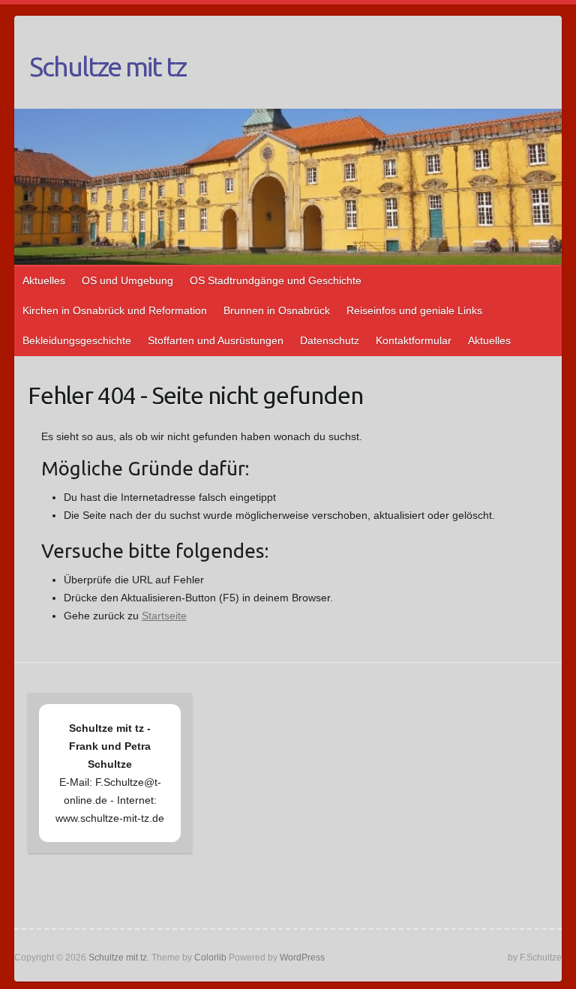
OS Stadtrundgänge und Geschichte (276, 280)
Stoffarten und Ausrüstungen (216, 340)
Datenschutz (329, 340)
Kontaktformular (414, 340)
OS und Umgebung (127, 280)
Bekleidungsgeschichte (76, 340)
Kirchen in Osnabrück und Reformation (114, 310)
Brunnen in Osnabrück (277, 310)
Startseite (164, 616)
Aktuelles (43, 280)
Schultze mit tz (107, 66)
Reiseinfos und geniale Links (414, 310)
